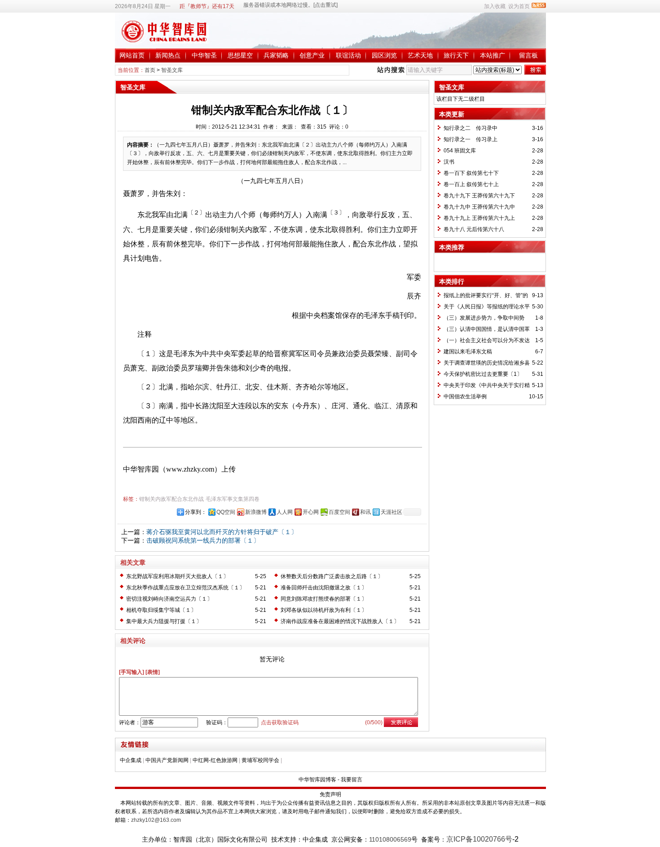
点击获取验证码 (280, 722)
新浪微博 (256, 512)
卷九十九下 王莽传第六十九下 (479, 195)
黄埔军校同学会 (260, 760)
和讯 (365, 512)
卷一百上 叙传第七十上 (471, 184)
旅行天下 (456, 55)
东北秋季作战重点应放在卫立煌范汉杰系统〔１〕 (185, 587)
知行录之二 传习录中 (470, 128)
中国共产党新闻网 (167, 760)
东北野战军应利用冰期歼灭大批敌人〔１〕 (177, 576)
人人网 (285, 512)
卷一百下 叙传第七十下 (471, 173)
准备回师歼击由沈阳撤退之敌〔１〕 (324, 587)
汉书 (449, 162)
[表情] (152, 672)
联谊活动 (348, 55)
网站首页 (132, 55)
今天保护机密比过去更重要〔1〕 (483, 374)
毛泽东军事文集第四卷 (233, 499)
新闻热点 (167, 55)
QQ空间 (225, 512)
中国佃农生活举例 (465, 396)
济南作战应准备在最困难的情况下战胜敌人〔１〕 (340, 621)
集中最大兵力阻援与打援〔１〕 (164, 621)
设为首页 (519, 6)
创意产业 (312, 55)
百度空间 (339, 512)
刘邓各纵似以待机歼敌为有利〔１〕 (324, 610)
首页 (150, 70)
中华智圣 (204, 55)
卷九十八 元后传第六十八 (474, 229)
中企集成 (130, 760)
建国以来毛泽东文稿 (468, 351)
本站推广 (492, 55)
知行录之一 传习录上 (470, 139)
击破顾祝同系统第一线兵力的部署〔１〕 (203, 540)
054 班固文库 (460, 150)
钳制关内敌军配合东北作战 (171, 499)
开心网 (311, 512)
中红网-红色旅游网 (215, 760)
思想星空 (240, 55)
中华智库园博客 (317, 779)
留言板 (528, 55)
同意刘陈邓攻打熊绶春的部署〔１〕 (324, 599)
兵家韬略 (276, 55)
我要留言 (351, 779)
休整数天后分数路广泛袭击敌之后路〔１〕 (332, 576)
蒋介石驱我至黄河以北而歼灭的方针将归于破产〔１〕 (221, 531)
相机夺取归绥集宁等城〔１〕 (161, 610)
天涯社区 (391, 512)
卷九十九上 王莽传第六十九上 (479, 218)
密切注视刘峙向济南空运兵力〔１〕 (169, 599)
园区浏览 (384, 55)
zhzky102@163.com (156, 820)
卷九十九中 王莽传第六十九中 (479, 207)
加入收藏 (495, 6)
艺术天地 (420, 55)
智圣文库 (172, 70)
